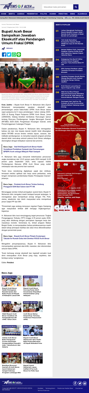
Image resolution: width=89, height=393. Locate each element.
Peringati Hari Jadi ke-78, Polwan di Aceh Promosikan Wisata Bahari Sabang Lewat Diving (72, 104)
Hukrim (52, 14)
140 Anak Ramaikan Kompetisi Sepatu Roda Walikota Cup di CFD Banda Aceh (72, 42)
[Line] (18, 53)
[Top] (84, 390)
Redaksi (40, 388)
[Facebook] (3, 53)
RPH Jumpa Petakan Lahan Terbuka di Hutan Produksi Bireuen (72, 70)
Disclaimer (79, 388)
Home (3, 14)
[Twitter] (8, 53)
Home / (4, 24)
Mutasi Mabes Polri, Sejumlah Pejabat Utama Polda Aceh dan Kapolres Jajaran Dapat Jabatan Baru (72, 52)
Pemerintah (32, 14)
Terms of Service (43, 390)
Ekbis (72, 14)
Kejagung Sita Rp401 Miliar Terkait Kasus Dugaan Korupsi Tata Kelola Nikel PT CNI (72, 61)
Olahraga (82, 14)
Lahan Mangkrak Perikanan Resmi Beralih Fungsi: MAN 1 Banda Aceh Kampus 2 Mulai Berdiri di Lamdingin (72, 33)
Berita (12, 14)
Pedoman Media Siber (65, 388)
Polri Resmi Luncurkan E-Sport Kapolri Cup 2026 (71, 87)
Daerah (20, 14)
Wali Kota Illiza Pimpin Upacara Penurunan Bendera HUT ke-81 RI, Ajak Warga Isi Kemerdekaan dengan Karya (72, 94)
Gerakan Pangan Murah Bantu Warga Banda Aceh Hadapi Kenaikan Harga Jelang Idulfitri (73, 79)
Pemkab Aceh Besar (13, 24)
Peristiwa (63, 14)
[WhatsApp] (13, 53)
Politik (43, 14)
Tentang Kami (50, 388)
